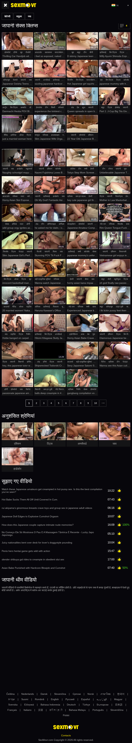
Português (98, 710)
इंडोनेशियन (73, 334)
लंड (72, 107)
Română (39, 699)
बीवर (86, 279)
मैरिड (6, 135)
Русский (69, 699)
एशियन (90, 135)
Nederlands (27, 694)
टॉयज (110, 169)
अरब (82, 334)
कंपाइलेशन (71, 224)
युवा (125, 169)
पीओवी (28, 52)
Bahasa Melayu (77, 710)
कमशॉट (23, 107)
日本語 (118, 704)
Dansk (44, 694)
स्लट (22, 196)
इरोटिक (13, 135)
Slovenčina (60, 694)
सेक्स (7, 224)
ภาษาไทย (106, 694)
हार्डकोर (20, 169)
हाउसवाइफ (55, 135)
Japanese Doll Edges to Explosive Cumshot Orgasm (30, 516)
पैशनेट (28, 389)
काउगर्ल (6, 306)
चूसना (64, 306)
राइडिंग (28, 306)
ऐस (78, 107)
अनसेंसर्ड (46, 80)
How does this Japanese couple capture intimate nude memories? (38, 524)
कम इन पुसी (47, 389)
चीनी (91, 52)
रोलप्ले (15, 80)
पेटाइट (21, 251)
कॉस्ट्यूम (6, 80)
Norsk (90, 694)
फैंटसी (39, 251)
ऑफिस (37, 306)
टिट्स (122, 52)
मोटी (109, 279)
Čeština (10, 694)
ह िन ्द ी (56, 710)
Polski (66, 715)
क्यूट (78, 52)
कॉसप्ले (61, 107)
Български (102, 704)
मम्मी (85, 169)
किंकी (53, 107)
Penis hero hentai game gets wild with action (26, 551)
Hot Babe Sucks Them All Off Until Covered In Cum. (30, 499)
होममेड (117, 107)
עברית (11, 699)
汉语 (40, 710)
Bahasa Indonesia (50, 704)
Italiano (27, 710)
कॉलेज (72, 169)
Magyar (118, 699)
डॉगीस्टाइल (51, 224)
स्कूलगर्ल (29, 169)
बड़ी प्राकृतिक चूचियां (43, 279)
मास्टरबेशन (59, 52)
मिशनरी (21, 362)
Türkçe (86, 704)
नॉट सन (103, 224)
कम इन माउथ (81, 196)
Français (12, 710)
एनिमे (15, 52)
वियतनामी (122, 251)
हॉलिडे (14, 224)
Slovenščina (116, 710)
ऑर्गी (28, 224)
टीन (85, 52)
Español (85, 699)
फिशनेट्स (119, 196)
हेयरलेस (39, 107)
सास (127, 224)
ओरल (21, 135)
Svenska (13, 704)
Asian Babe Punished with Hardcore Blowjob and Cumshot (33, 568)
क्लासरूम (48, 52)
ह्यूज (83, 107)
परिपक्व (45, 135)
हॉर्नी (6, 389)
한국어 (120, 694)
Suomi (24, 699)
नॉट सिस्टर (59, 389)
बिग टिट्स (113, 52)
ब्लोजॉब (126, 80)
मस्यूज (37, 135)
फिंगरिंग (70, 80)
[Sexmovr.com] (23, 5)
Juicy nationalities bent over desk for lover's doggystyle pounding (37, 542)
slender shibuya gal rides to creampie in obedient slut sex (33, 559)
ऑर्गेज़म (61, 224)
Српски (77, 694)
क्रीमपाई (103, 52)
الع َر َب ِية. (102, 699)
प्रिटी (64, 279)
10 (95, 403)
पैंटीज (103, 362)
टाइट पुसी (119, 306)
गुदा (93, 334)
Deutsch (71, 704)
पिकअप (56, 306)
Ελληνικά (29, 704)
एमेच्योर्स (7, 52)
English (55, 699)
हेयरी (92, 169)
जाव (30, 80)
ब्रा (101, 80)
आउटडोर (38, 52)
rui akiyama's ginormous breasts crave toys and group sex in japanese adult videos (47, 508)
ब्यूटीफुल (117, 279)
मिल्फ (55, 251)
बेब (88, 334)
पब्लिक (15, 196)
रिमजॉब (120, 224)
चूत (21, 52)
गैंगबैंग (28, 334)
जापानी (23, 80)
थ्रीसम (70, 196)
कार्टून (5, 107)
